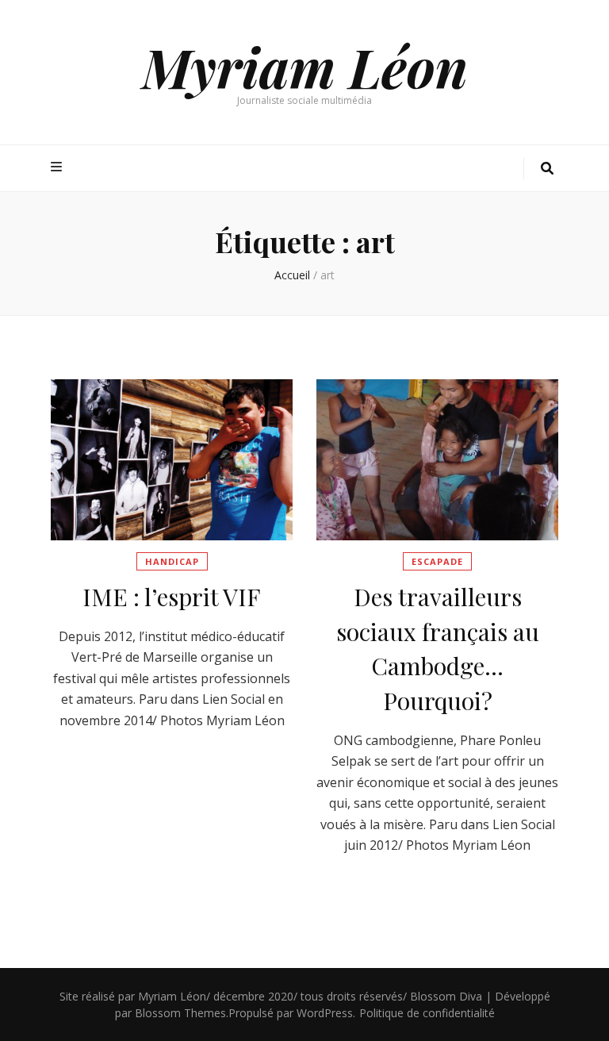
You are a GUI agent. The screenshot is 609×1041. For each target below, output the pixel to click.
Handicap (172, 561)
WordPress (325, 1012)
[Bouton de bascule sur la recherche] (547, 168)
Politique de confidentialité (427, 1012)
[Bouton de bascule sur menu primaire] (58, 167)
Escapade (437, 561)
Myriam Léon (305, 66)
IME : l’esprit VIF (171, 597)
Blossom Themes (180, 1012)
